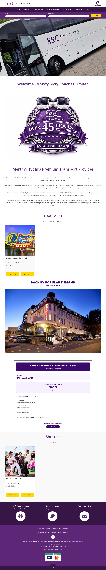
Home (18, 9)
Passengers (51, 13)
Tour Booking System (43, 532)
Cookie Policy (65, 528)
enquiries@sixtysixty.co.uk (55, 549)
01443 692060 (55, 545)
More (87, 9)
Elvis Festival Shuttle (14, 479)
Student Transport (53, 9)
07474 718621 (62, 546)
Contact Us (78, 9)
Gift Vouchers (67, 9)
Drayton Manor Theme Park (16, 258)
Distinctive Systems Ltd (63, 532)
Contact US (49, 528)
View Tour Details (53, 426)
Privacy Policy (57, 528)
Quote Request (38, 9)
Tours (6, 13)
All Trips (26, 9)
